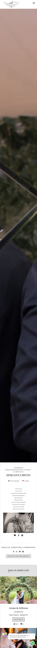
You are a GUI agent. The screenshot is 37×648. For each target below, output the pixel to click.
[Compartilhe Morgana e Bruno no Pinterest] (23, 551)
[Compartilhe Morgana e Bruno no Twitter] (19, 551)
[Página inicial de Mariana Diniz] (11, 4)
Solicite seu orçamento (18, 556)
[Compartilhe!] (18, 535)
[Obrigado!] (15, 535)
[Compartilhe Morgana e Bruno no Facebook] (13, 551)
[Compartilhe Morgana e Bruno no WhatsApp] (16, 551)
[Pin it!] (22, 535)
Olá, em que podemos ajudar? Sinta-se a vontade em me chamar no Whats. (19, 636)
